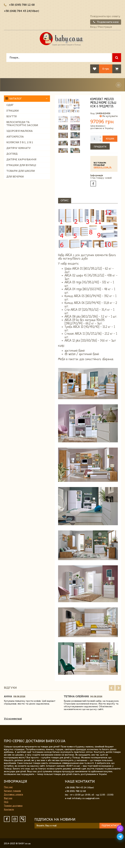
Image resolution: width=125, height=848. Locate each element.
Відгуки (8, 798)
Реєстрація (105, 26)
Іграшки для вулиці (21, 165)
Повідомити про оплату (105, 16)
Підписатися (110, 825)
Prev (112, 688)
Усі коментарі (13, 718)
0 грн (105, 68)
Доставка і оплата (13, 794)
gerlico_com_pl (102, 167)
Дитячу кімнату (18, 148)
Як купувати (110, 116)
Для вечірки (15, 176)
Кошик (110, 139)
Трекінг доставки (13, 805)
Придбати (100, 146)
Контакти (9, 809)
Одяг (10, 105)
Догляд (12, 153)
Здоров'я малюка (19, 130)
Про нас (8, 787)
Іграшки (12, 110)
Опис (65, 200)
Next (118, 688)
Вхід (93, 26)
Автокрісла (15, 136)
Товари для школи (20, 170)
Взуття (11, 116)
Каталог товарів (12, 791)
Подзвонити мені (107, 22)
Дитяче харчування (21, 159)
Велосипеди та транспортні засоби (22, 124)
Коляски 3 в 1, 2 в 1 (19, 142)
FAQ (6, 802)
